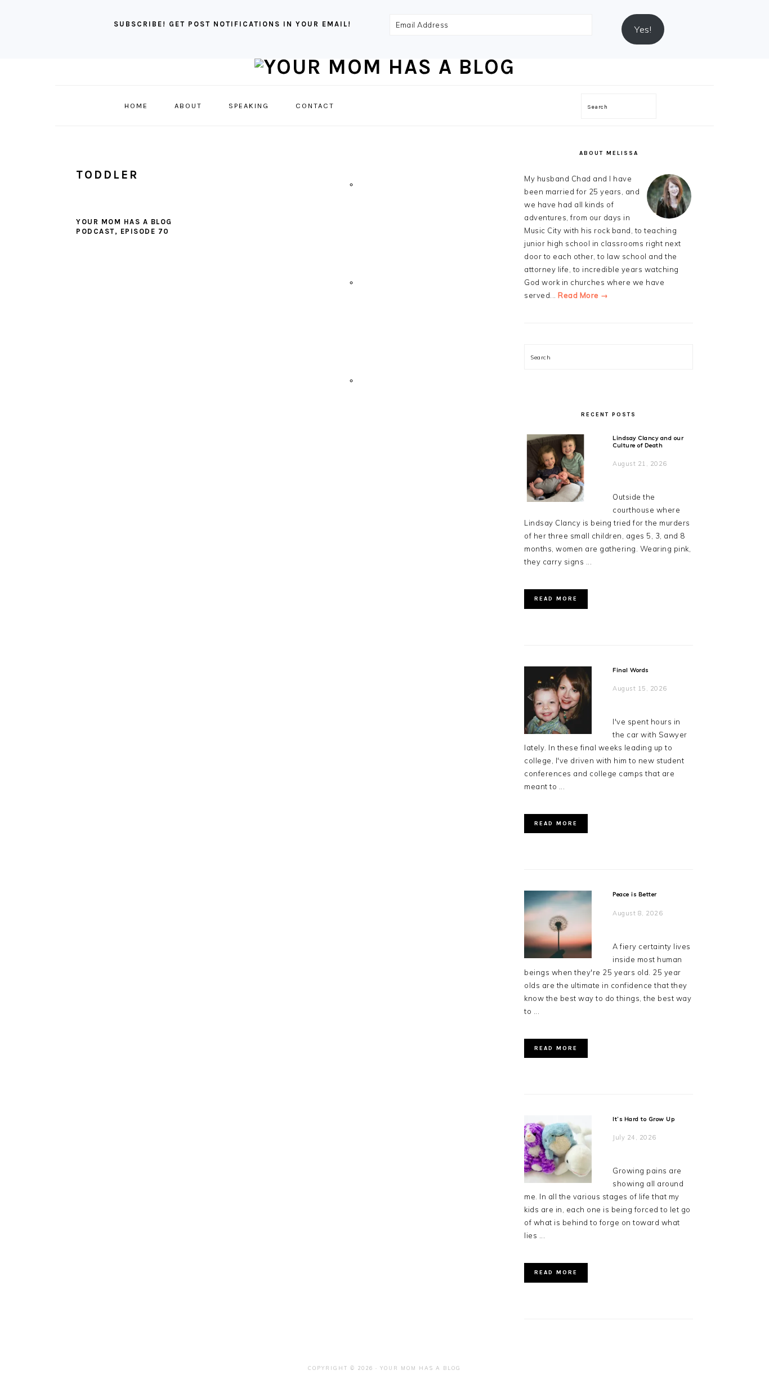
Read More (556, 598)
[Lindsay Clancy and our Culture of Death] (558, 470)
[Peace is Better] (558, 926)
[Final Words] (558, 702)
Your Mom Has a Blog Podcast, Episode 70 (124, 226)
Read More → (583, 295)
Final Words (630, 670)
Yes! (642, 29)
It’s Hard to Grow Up (643, 1119)
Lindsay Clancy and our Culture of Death (647, 441)
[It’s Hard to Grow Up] (558, 1151)
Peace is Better (634, 894)
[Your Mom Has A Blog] (384, 67)
